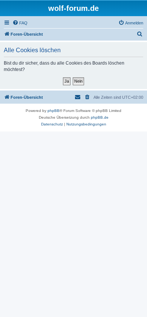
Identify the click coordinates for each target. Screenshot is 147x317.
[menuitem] (20, 22)
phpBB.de (100, 117)
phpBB (53, 111)
